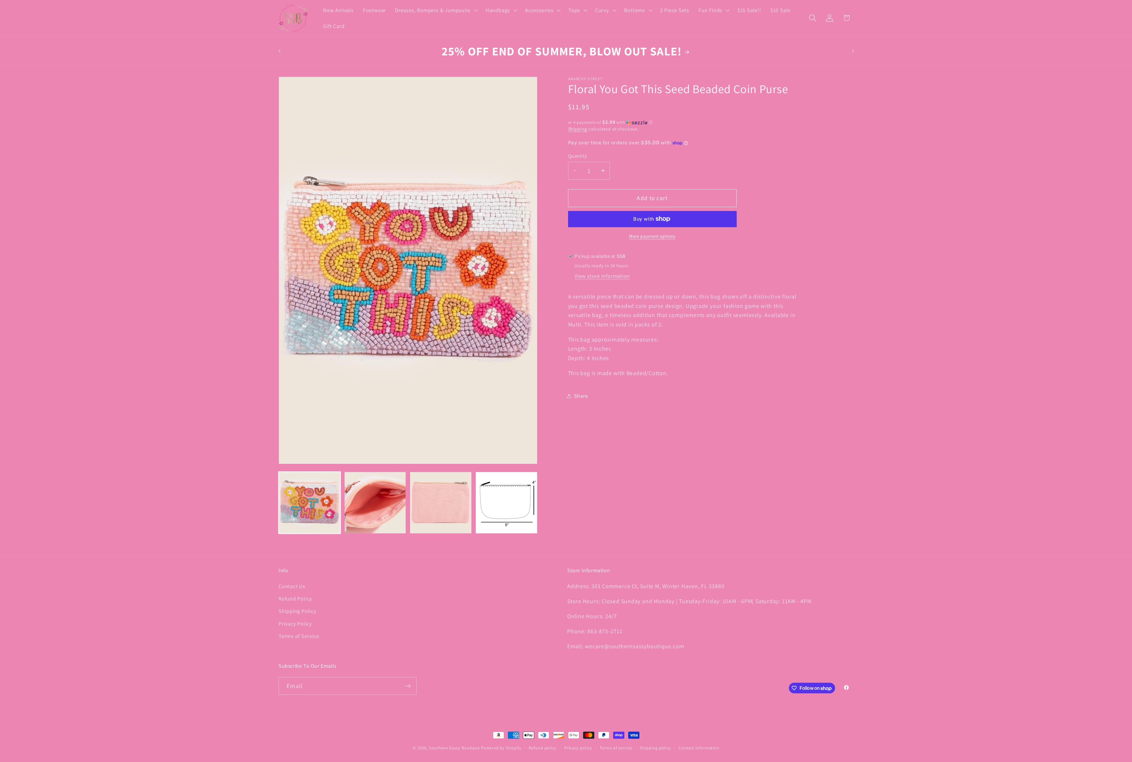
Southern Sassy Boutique (454, 748)
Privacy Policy (295, 623)
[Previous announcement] (279, 51)
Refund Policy (295, 598)
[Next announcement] (852, 51)
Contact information (699, 748)
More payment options (652, 236)
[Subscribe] (407, 686)
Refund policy (543, 748)
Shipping (577, 129)
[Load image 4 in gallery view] (506, 503)
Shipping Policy (297, 610)
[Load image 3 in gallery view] (441, 503)
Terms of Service (299, 635)
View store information (602, 275)
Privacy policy (578, 748)
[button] (436, 10)
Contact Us (292, 586)
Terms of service (616, 748)
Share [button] (581, 395)
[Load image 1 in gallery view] (309, 503)
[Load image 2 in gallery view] (375, 503)
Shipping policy (655, 748)
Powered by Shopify (501, 748)
